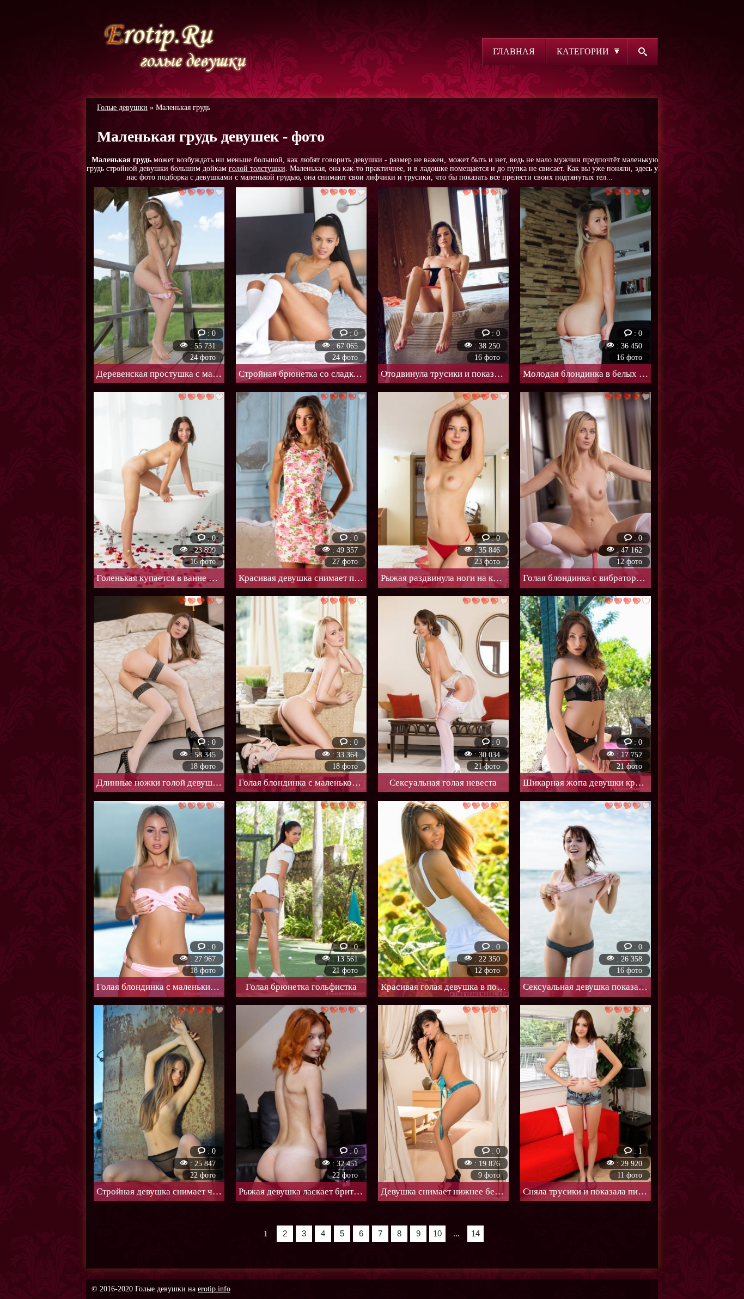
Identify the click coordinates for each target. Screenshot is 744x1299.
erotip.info (214, 1289)
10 (437, 1233)
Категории (583, 51)
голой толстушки (257, 168)
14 (475, 1233)
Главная (514, 51)
